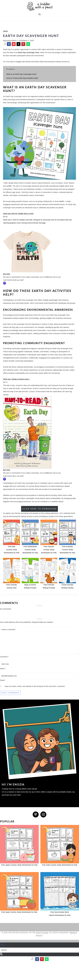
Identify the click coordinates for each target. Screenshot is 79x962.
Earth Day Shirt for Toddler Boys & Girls (18, 214)
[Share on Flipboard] (14, 44)
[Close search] (2, 945)
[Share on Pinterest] (23, 44)
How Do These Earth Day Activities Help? (22, 78)
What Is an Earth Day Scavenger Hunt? (21, 74)
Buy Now (6, 274)
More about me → (39, 801)
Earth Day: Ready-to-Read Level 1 (16, 379)
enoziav (8, 40)
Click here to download (39, 509)
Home (5, 31)
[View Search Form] (39, 14)
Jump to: (11, 69)
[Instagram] (43, 814)
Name (3, 669)
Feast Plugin (42, 932)
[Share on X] (18, 44)
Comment (4, 657)
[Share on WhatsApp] (28, 44)
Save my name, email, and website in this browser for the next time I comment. (35, 686)
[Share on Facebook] (9, 44)
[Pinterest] (36, 814)
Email (2, 680)
